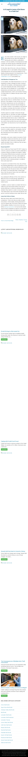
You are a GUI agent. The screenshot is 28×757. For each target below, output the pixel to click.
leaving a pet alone (9, 206)
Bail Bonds (3, 712)
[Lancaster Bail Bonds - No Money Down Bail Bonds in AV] (14, 4)
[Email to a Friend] (15, 215)
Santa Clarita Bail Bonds (7, 740)
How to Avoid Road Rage (7, 220)
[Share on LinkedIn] (20, 215)
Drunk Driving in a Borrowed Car (10, 331)
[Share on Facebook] (10, 215)
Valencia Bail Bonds (6, 742)
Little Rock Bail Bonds (6, 725)
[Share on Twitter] (13, 215)
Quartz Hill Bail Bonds (6, 735)
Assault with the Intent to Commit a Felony (13, 551)
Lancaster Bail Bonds (6, 715)
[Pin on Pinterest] (17, 215)
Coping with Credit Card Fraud (9, 441)
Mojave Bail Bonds (5, 727)
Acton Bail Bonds (5, 704)
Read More (4, 339)
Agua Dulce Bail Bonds (6, 707)
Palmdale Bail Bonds (6, 732)
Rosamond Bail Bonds (6, 737)
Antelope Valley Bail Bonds (7, 709)
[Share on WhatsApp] (8, 215)
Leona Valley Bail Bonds (7, 722)
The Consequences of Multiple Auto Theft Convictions (13, 662)
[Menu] (2, 4)
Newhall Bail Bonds (6, 730)
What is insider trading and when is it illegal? (14, 687)
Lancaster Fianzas (5, 720)
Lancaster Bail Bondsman (7, 717)
